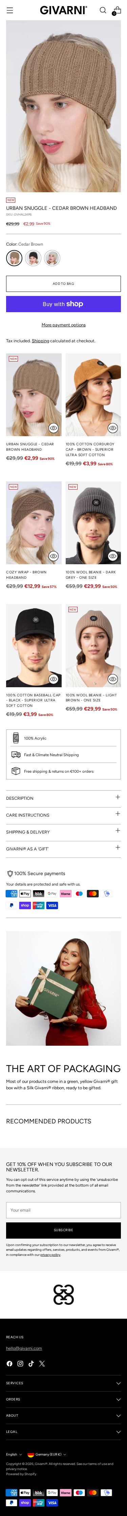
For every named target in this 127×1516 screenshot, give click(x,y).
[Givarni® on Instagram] (21, 1364)
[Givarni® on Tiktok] (32, 1364)
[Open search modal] (103, 10)
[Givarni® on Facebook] (10, 1364)
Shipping (40, 340)
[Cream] (52, 258)
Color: (24, 244)
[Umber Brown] (33, 258)
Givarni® (41, 1464)
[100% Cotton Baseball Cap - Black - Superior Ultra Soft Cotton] (34, 645)
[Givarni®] (63, 10)
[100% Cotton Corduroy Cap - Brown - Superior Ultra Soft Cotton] (93, 394)
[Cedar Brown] (14, 258)
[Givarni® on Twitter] (43, 1364)
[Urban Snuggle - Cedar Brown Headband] (34, 394)
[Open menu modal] (10, 10)
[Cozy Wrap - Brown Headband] (34, 522)
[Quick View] (53, 428)
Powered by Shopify (21, 1474)
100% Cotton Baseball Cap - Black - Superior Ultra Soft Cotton (33, 700)
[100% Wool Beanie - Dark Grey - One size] (93, 522)
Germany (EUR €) (48, 1454)
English (11, 1454)
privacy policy (50, 1255)
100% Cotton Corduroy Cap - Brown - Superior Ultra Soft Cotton (90, 449)
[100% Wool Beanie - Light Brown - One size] (93, 645)
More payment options (64, 324)
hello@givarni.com (24, 1348)
